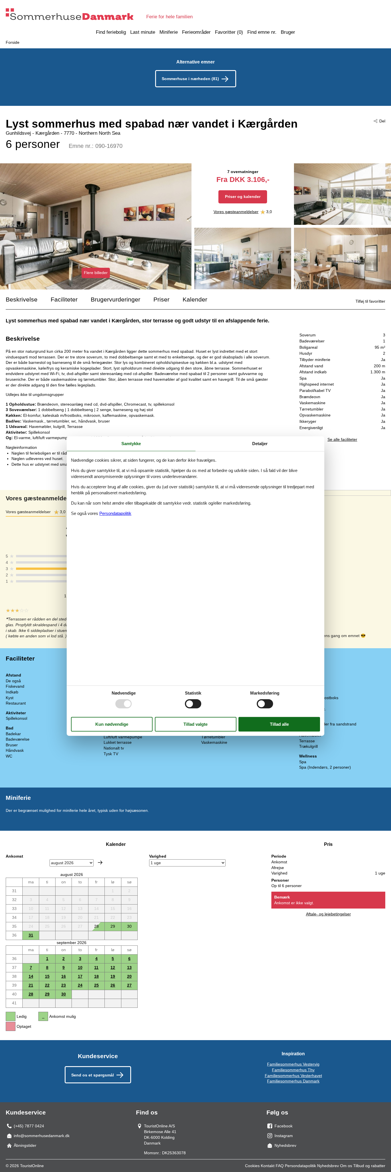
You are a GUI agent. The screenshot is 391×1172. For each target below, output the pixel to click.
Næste (100, 862)
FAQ (280, 1165)
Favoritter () (229, 32)
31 (31, 935)
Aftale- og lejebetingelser (328, 914)
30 (63, 994)
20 (129, 976)
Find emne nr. (262, 32)
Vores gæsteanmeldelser (236, 211)
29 (47, 994)
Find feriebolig (111, 32)
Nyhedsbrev (328, 1165)
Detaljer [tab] (260, 443)
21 (31, 985)
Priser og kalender (242, 196)
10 (80, 967)
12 (112, 967)
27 (129, 985)
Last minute (142, 32)
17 (80, 976)
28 (31, 994)
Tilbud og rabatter (369, 1165)
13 (129, 967)
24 (80, 985)
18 (96, 976)
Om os (346, 1165)
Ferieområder (196, 32)
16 (63, 976)
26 (112, 985)
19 (112, 976)
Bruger (288, 32)
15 (47, 976)
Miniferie (168, 32)
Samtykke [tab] (131, 443)
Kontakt (268, 1165)
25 (96, 985)
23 (63, 985)
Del (382, 121)
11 (96, 967)
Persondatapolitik (300, 1165)
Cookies (252, 1165)
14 (31, 976)
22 (47, 985)
